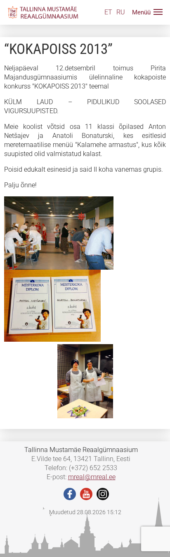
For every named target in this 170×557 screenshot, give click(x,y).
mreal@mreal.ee (92, 477)
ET (108, 12)
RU (120, 12)
